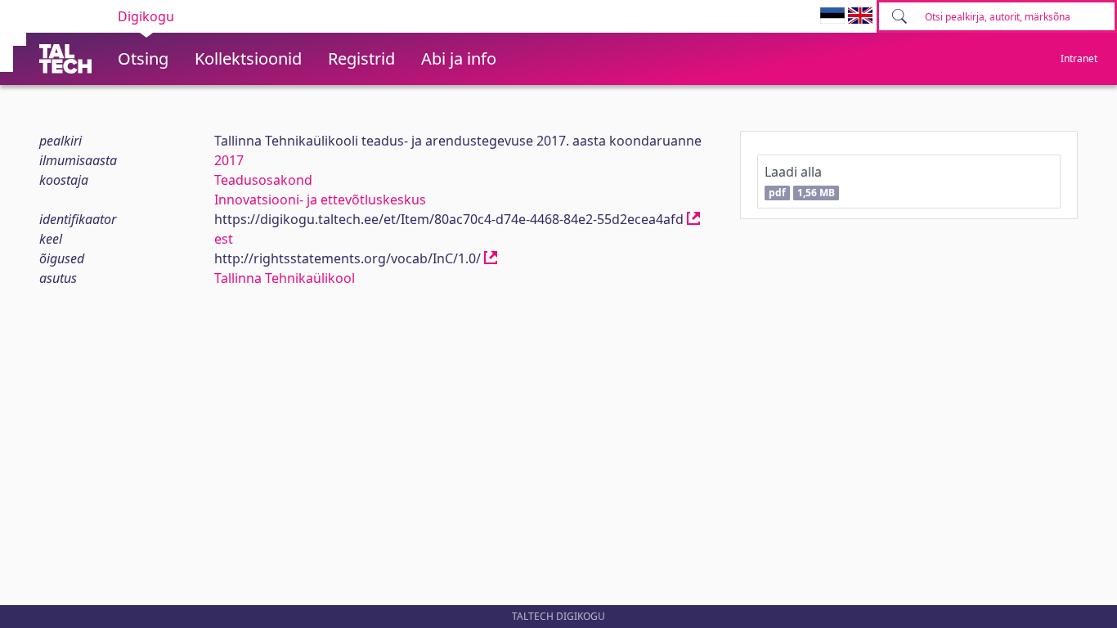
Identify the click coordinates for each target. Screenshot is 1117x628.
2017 (229, 160)
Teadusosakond (263, 180)
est (223, 239)
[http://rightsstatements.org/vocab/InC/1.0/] (490, 258)
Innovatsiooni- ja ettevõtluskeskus (320, 200)
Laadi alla (799, 181)
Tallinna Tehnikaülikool (284, 278)
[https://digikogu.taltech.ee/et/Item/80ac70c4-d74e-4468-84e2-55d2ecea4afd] (693, 219)
